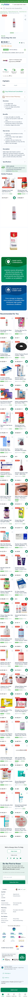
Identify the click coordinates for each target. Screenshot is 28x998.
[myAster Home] (2, 967)
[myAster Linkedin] (17, 858)
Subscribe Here (14, 882)
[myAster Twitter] (14, 858)
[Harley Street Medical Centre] (13, 941)
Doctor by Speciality (17, 903)
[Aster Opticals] (13, 937)
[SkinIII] (21, 940)
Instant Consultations (5, 904)
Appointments (16, 894)
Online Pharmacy (3, 11)
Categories (3, 910)
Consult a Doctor (4, 903)
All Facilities (15, 904)
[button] (25, 15)
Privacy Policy (16, 918)
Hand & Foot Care (22, 11)
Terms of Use (4, 918)
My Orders (3, 911)
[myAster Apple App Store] (15, 959)
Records (3, 894)
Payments (3, 922)
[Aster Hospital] (21, 934)
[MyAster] (4, 934)
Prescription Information (18, 910)
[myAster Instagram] (10, 858)
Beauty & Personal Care (13, 11)
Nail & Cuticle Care (4, 13)
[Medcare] (22, 937)
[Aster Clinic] (4, 937)
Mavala (3, 36)
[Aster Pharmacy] (13, 934)
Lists (2, 895)
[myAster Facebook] (7, 858)
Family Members (16, 895)
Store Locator (4, 913)
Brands (14, 911)
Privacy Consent (4, 920)
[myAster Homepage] (22, 957)
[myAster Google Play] (6, 959)
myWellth (3, 897)
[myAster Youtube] (20, 858)
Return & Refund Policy (18, 920)
